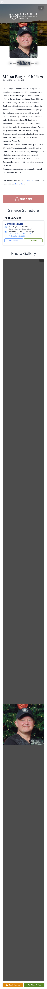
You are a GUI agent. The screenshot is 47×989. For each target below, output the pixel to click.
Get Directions (13, 240)
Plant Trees (33, 240)
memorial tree (29, 180)
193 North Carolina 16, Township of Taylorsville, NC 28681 (22, 235)
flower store (19, 183)
